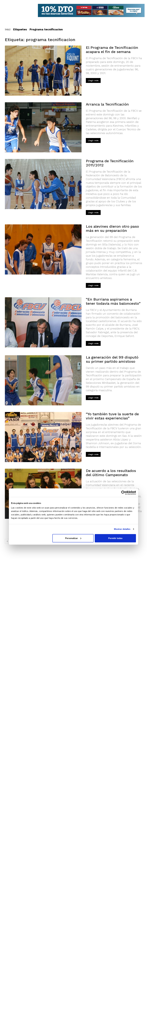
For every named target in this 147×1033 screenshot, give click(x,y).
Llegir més (93, 80)
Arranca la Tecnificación (107, 104)
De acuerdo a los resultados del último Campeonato (111, 473)
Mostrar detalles (122, 529)
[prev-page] (7, 541)
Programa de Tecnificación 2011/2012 (110, 163)
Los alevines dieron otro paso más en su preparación (112, 228)
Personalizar (71, 538)
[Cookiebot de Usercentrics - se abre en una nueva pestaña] (123, 493)
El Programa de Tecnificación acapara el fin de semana (112, 49)
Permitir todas (115, 538)
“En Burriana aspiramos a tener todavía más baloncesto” (113, 301)
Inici (7, 29)
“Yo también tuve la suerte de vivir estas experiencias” (112, 416)
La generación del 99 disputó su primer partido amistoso (112, 359)
